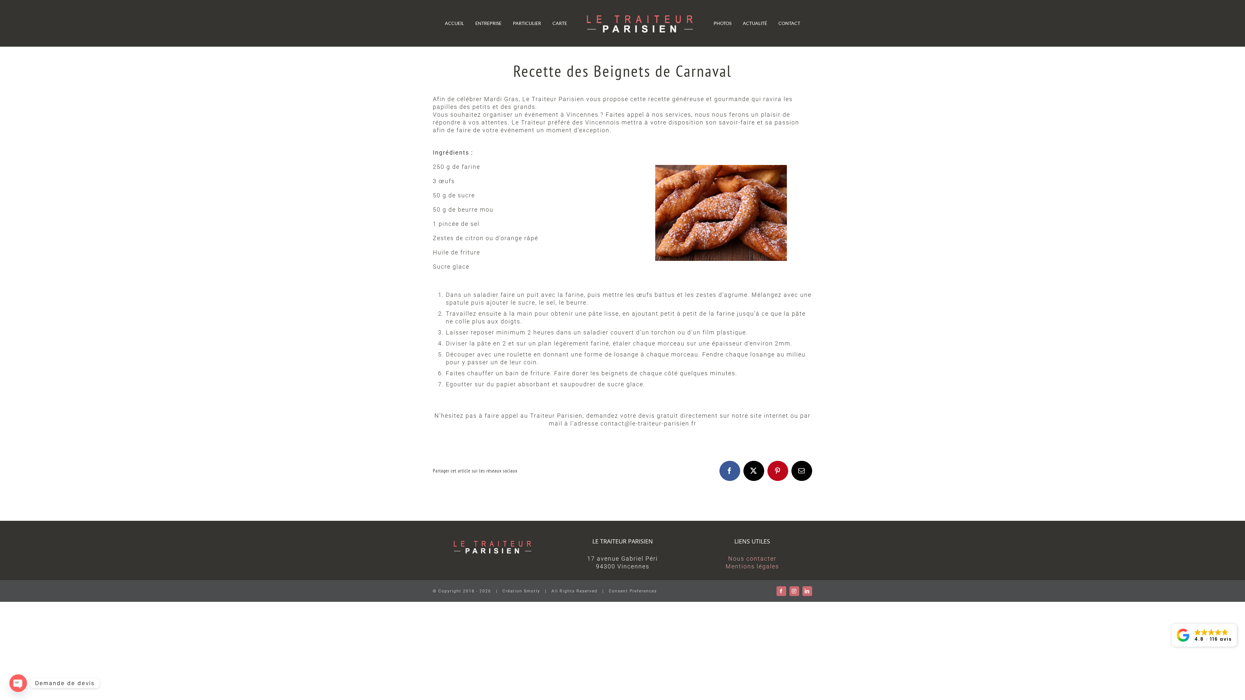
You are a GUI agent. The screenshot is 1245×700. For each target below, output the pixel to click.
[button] (1204, 635)
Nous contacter (752, 558)
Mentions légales (752, 566)
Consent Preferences (633, 591)
